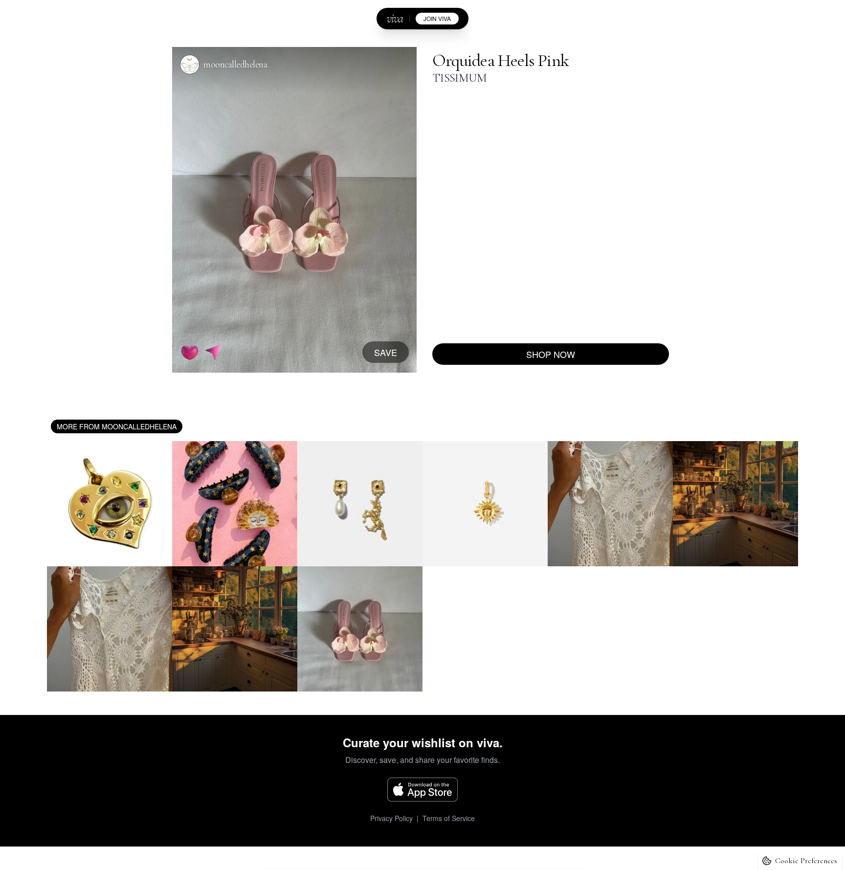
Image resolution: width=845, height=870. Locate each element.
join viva (437, 18)
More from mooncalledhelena (117, 426)
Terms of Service (448, 818)
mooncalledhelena (235, 64)
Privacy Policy (391, 818)
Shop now (550, 354)
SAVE (385, 352)
